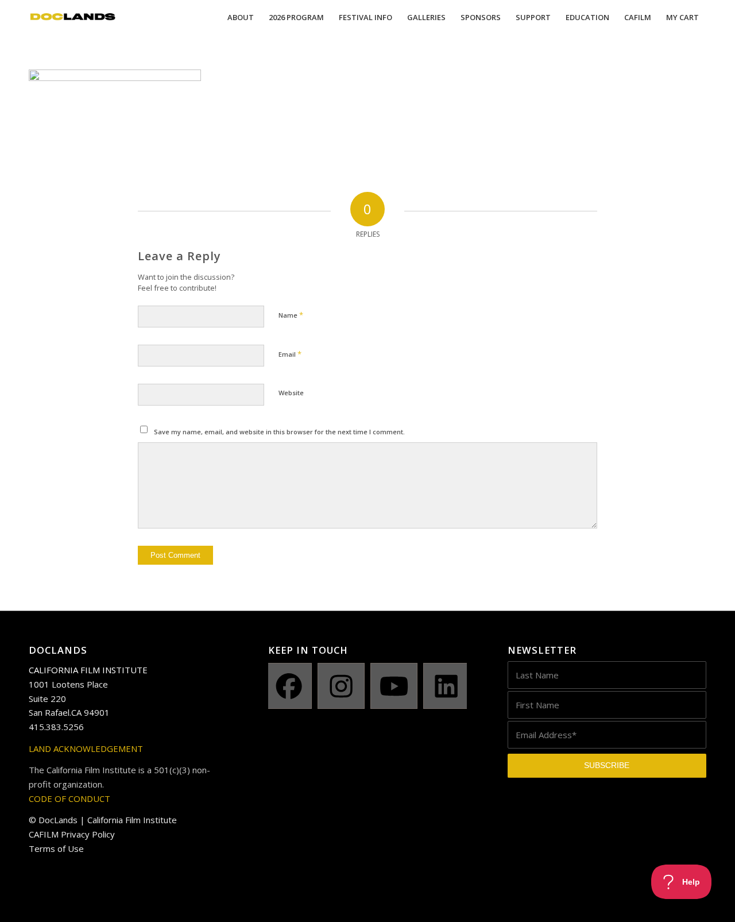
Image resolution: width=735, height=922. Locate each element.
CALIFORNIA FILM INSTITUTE (88, 670)
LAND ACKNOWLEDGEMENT (86, 748)
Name (290, 315)
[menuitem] (240, 17)
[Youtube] (393, 686)
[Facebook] (288, 686)
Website (291, 392)
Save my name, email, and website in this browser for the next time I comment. (279, 431)
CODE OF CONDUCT (69, 798)
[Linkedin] (446, 686)
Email (289, 354)
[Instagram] (341, 686)
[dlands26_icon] (73, 17)
